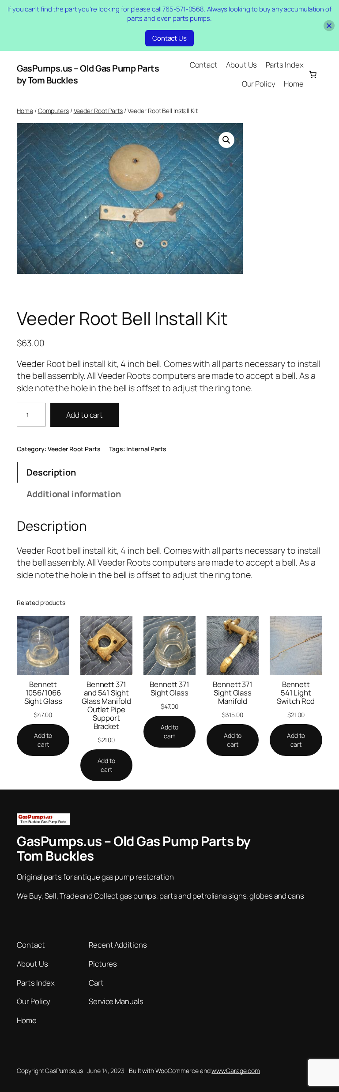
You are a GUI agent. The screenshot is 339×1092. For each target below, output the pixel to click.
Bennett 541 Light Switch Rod (296, 692)
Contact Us (169, 38)
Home (25, 110)
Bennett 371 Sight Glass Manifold (232, 692)
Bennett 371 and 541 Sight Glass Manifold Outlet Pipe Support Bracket (106, 705)
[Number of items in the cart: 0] (312, 74)
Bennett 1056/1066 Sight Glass (43, 692)
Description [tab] (51, 472)
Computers (53, 110)
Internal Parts (146, 449)
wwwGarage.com (235, 1070)
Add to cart (84, 415)
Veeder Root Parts (98, 110)
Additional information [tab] (73, 494)
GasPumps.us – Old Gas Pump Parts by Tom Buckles (134, 848)
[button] (226, 140)
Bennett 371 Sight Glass (169, 688)
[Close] (329, 25)
